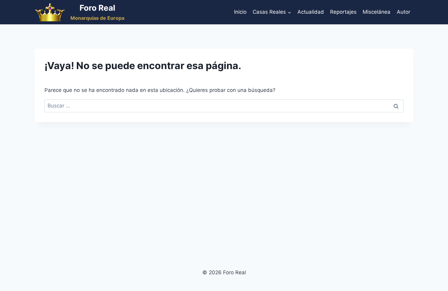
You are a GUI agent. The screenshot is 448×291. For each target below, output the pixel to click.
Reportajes (343, 12)
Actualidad (310, 12)
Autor (403, 12)
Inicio (240, 12)
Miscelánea (376, 12)
